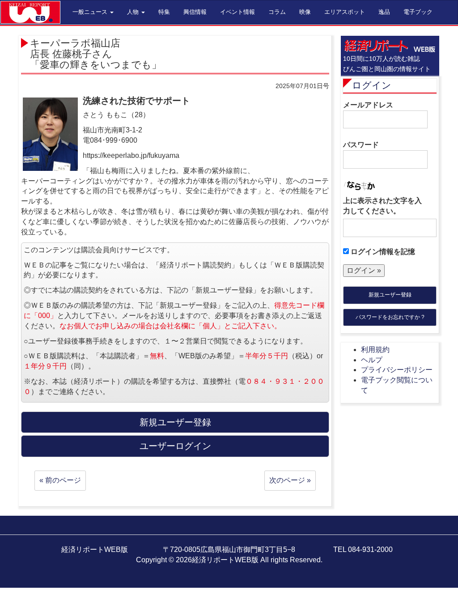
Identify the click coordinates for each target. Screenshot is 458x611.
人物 (133, 11)
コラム (277, 11)
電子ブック (418, 11)
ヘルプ (371, 360)
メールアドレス (368, 105)
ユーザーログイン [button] (175, 446)
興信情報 (195, 11)
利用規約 (375, 349)
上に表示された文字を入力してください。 (382, 206)
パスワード (361, 145)
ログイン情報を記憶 (382, 251)
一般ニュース (90, 11)
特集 (164, 11)
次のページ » (290, 480)
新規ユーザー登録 (390, 295)
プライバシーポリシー (397, 369)
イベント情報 (237, 11)
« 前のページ (60, 480)
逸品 (384, 11)
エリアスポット (344, 11)
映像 (305, 11)
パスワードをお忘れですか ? (390, 317)
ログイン (371, 85)
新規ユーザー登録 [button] (175, 422)
